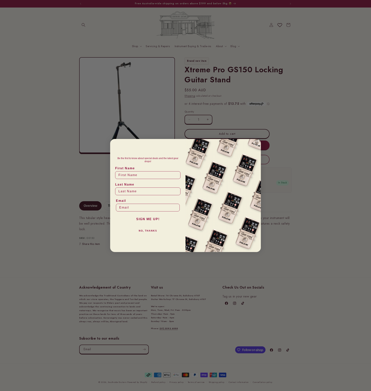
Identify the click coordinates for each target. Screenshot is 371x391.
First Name (125, 168)
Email (121, 200)
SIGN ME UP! (148, 219)
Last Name (124, 184)
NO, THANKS (148, 230)
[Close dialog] (256, 143)
